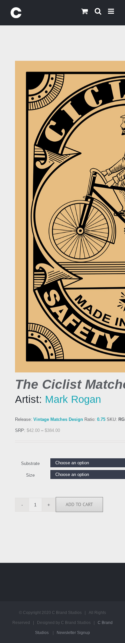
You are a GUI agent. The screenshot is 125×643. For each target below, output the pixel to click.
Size (30, 475)
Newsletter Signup (73, 632)
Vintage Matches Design (58, 419)
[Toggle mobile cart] (84, 11)
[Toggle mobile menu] (111, 11)
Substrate (30, 463)
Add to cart (79, 504)
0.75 (101, 419)
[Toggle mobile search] (98, 11)
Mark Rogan (73, 399)
